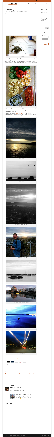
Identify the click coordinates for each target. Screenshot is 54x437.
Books (33, 3)
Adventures (19, 11)
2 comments (26, 11)
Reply (36, 387)
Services (36, 3)
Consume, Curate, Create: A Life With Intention (44, 14)
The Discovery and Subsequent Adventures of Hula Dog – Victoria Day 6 (9, 374)
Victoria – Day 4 (18, 373)
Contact (45, 3)
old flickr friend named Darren (21, 113)
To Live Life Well (44, 22)
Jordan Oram (8, 11)
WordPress (23, 435)
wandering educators (14, 387)
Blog (40, 3)
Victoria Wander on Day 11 (30, 373)
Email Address (44, 35)
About (29, 3)
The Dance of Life (44, 11)
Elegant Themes (13, 435)
